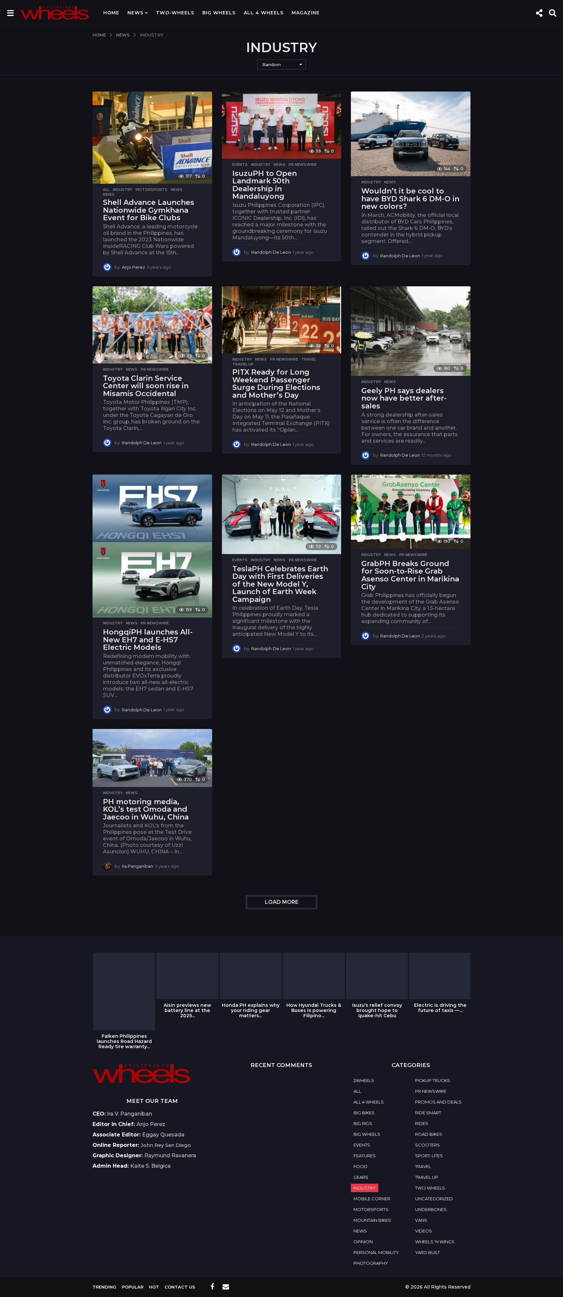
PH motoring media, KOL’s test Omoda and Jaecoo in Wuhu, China (146, 809)
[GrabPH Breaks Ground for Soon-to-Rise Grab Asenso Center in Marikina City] (410, 512)
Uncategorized (434, 1198)
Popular (132, 1287)
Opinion (363, 1241)
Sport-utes (429, 1155)
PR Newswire (303, 164)
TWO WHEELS (430, 1187)
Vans (421, 1220)
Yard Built (427, 1252)
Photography (371, 1263)
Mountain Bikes (372, 1220)
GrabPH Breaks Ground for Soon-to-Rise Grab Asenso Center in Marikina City (410, 575)
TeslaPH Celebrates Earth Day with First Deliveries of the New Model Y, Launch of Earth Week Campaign (280, 584)
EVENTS (240, 164)
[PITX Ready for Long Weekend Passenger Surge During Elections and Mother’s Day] (281, 319)
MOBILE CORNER (372, 1198)
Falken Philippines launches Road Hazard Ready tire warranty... (124, 1041)
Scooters (427, 1144)
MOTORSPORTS (151, 190)
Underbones (431, 1209)
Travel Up (242, 364)
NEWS (176, 190)
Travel (308, 359)
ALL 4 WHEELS (263, 13)
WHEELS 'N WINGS (435, 1241)
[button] (10, 12)
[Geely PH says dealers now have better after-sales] (410, 331)
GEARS (361, 1177)
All (106, 190)
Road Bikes (428, 1134)
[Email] (226, 1286)
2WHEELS (364, 1080)
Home (111, 13)
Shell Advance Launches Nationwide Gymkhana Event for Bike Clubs (148, 210)
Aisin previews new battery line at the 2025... (187, 1010)
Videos (423, 1230)
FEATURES (365, 1155)
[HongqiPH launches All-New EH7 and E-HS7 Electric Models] (152, 546)
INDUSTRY (122, 190)
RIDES (108, 194)
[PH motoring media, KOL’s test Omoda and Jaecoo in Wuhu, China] (152, 758)
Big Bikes (364, 1112)
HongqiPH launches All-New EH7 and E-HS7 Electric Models (148, 640)
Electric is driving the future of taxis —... (440, 1007)
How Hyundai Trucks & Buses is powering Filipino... (313, 1010)
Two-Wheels (175, 13)
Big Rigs (363, 1123)
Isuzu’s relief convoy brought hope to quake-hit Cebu (377, 1010)
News (135, 13)
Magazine (306, 13)
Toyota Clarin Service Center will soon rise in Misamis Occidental (146, 386)
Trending (104, 1287)
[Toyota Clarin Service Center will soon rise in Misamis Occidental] (152, 324)
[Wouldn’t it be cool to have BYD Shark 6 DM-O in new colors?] (410, 134)
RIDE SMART (428, 1112)
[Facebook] (212, 1286)
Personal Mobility (376, 1252)
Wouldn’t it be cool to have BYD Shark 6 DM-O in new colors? (410, 199)
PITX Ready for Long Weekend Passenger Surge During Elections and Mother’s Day (276, 384)
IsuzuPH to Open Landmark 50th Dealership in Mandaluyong (264, 185)
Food (361, 1166)
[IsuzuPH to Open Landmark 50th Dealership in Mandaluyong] (281, 125)
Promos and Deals (438, 1102)
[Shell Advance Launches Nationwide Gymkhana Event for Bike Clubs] (152, 138)
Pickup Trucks (432, 1080)
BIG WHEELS (219, 13)
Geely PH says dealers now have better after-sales (404, 398)
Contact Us (180, 1287)
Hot (154, 1287)
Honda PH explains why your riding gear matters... (251, 1010)
